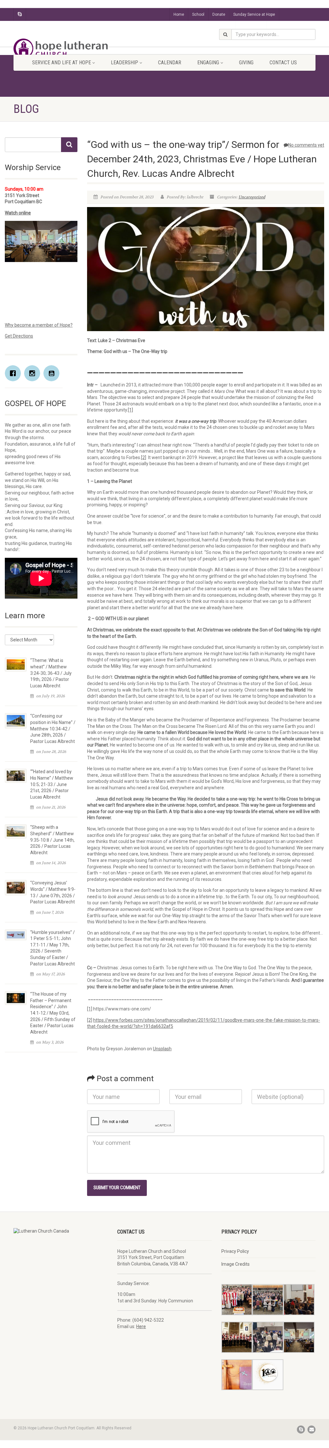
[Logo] (60, 49)
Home (178, 14)
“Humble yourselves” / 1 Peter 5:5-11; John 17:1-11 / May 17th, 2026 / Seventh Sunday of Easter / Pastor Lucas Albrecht (52, 948)
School (198, 14)
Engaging (208, 62)
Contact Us (283, 62)
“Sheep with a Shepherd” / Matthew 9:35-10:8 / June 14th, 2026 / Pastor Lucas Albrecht (52, 840)
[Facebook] (14, 373)
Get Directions (19, 336)
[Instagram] (33, 373)
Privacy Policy (235, 1251)
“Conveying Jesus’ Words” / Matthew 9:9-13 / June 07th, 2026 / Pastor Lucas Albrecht (53, 892)
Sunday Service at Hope (254, 14)
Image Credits (235, 1264)
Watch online (18, 212)
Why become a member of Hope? (39, 325)
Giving (246, 62)
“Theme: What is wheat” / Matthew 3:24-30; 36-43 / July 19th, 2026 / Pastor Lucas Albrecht (51, 673)
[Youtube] (53, 373)
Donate (218, 14)
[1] (130, 409)
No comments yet (306, 145)
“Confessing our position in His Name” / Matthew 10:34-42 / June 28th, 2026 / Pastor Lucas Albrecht (53, 728)
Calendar (169, 62)
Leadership (124, 62)
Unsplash (162, 1048)
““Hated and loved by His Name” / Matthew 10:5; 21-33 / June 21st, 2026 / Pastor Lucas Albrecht (51, 784)
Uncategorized (251, 197)
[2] (143, 457)
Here (141, 1326)
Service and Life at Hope (61, 62)
